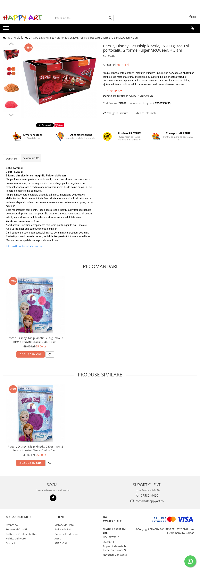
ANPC (57, 538)
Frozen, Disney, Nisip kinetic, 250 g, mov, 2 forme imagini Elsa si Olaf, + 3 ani (35, 340)
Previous (11, 44)
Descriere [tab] (11, 158)
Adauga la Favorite (117, 113)
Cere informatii (147, 113)
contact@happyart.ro (149, 501)
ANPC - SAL (60, 543)
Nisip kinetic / (23, 37)
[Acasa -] (22, 18)
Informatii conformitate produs (24, 246)
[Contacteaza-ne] (192, 28)
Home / (8, 37)
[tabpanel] (59, 80)
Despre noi (12, 525)
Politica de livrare (16, 538)
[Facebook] (53, 497)
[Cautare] (110, 18)
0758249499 (149, 495)
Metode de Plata (64, 525)
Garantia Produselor (66, 534)
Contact (10, 543)
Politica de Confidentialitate (22, 534)
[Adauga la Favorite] (49, 354)
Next (11, 114)
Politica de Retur (63, 529)
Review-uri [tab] (31, 158)
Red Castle (109, 56)
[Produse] (6, 29)
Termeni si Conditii (16, 529)
